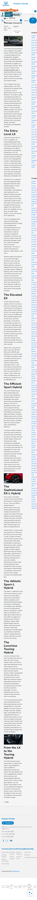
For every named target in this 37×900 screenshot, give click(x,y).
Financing (20, 849)
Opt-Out (35, 886)
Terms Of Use (12, 886)
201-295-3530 (9, 836)
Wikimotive (16, 871)
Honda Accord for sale (11, 70)
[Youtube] (11, 840)
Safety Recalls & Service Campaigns (30, 887)
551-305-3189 (9, 831)
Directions (27, 855)
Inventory (6, 849)
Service (13, 849)
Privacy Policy (8, 886)
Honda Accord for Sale (17, 31)
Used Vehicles (6, 852)
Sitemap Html (21, 886)
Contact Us (9, 823)
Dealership (29, 849)
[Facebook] (3, 840)
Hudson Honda (4, 886)
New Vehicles (5, 864)
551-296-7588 (10, 834)
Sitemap (16, 886)
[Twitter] (7, 840)
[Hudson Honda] (15, 3)
